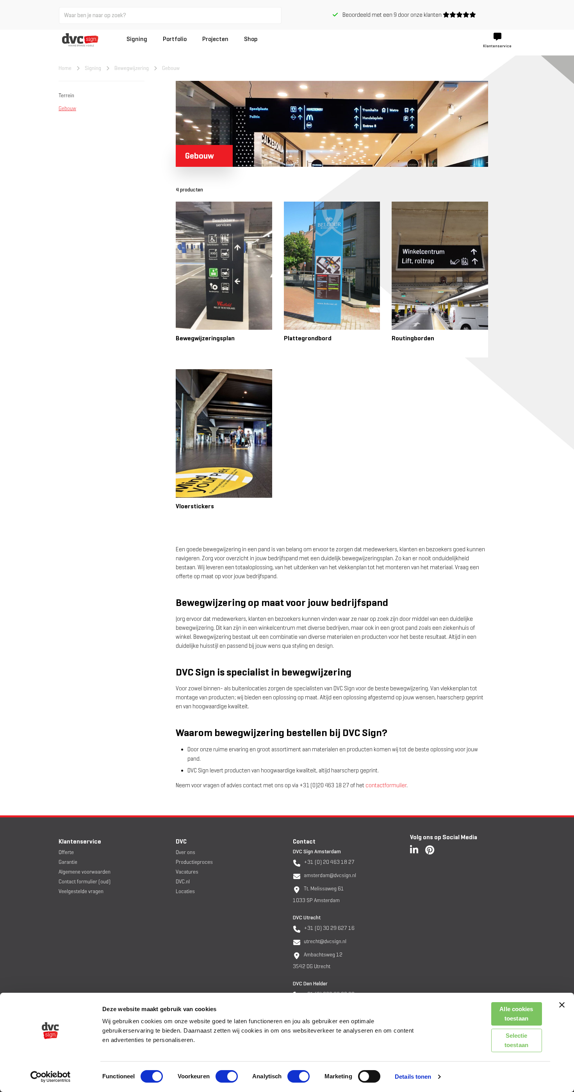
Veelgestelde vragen (81, 891)
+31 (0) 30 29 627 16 (329, 928)
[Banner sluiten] (562, 1005)
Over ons (185, 852)
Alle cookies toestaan (516, 1014)
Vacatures (187, 872)
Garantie (68, 862)
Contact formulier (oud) (85, 881)
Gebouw (67, 108)
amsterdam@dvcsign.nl (329, 875)
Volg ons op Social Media (443, 837)
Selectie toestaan (516, 1040)
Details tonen (413, 1076)
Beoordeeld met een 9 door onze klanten (390, 14)
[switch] (227, 1076)
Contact (304, 841)
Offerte (66, 852)
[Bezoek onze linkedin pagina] (414, 849)
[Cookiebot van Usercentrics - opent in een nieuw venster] (50, 1077)
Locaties (185, 891)
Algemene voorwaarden (85, 872)
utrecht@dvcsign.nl (324, 941)
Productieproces (194, 862)
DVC (181, 841)
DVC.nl (183, 881)
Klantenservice (80, 841)
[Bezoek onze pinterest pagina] (429, 849)
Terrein (66, 95)
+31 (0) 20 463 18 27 (329, 862)
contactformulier (385, 785)
